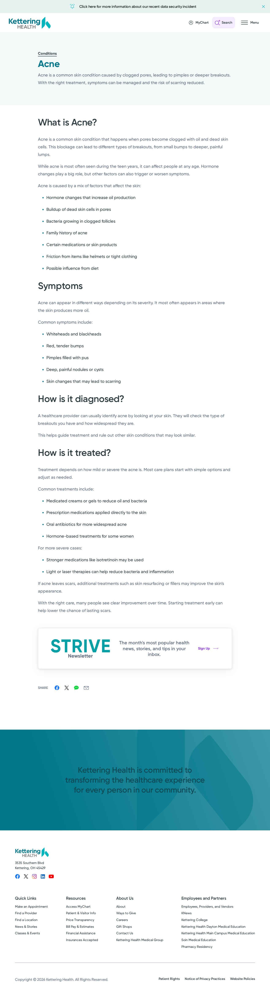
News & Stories (26, 927)
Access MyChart (78, 907)
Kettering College (194, 920)
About (121, 907)
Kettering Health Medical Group (139, 940)
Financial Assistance (80, 933)
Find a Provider (26, 913)
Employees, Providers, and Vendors (207, 907)
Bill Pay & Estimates (80, 927)
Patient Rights (169, 979)
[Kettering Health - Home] (29, 22)
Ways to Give (126, 913)
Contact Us (124, 933)
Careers (122, 920)
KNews (186, 913)
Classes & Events (27, 933)
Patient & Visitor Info (81, 913)
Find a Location (26, 920)
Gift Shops (124, 927)
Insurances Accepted (82, 940)
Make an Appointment (31, 907)
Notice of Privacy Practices (205, 979)
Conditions (47, 53)
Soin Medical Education (198, 940)
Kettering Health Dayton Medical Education (213, 927)
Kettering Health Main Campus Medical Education (218, 933)
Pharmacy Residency (196, 947)
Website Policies (242, 979)
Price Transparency (80, 920)
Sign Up (204, 648)
